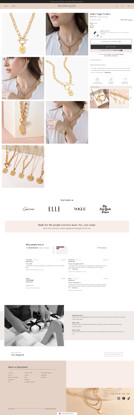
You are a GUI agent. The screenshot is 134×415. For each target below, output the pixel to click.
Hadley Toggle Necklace (32, 269)
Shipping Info (11, 379)
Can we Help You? (95, 60)
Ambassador (44, 375)
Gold (91, 26)
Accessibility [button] (43, 377)
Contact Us (10, 372)
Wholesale (27, 379)
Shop (5, 6)
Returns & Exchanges (13, 377)
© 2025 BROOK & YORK (50, 409)
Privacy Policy (11, 409)
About (13, 6)
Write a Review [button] (102, 247)
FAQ (9, 381)
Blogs (26, 377)
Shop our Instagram (114, 354)
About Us (10, 375)
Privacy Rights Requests (46, 372)
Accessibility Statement (30, 381)
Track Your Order (28, 372)
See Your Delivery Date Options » (111, 55)
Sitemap (26, 375)
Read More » (108, 72)
